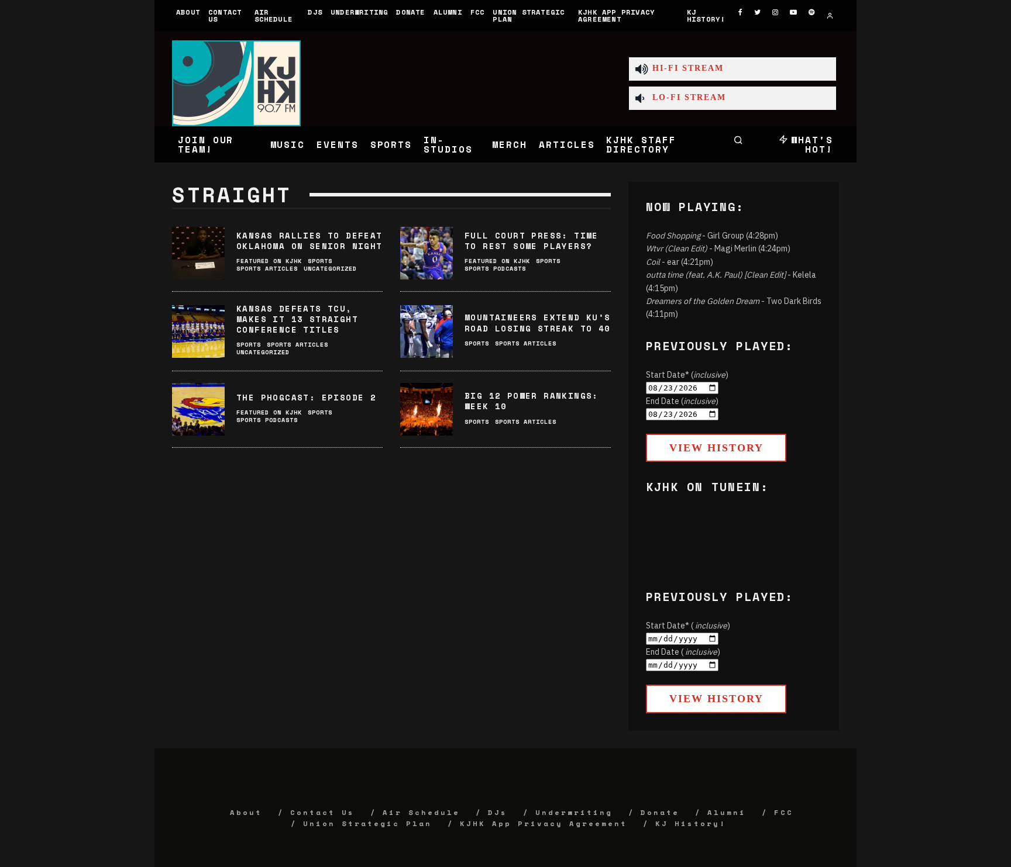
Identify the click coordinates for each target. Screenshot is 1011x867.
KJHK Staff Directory (641, 144)
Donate (410, 12)
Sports (391, 144)
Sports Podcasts (495, 268)
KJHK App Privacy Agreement (616, 15)
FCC (477, 12)
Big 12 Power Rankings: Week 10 (532, 400)
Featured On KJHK (269, 261)
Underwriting (359, 12)
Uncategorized (330, 268)
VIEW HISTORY (716, 448)
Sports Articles (267, 268)
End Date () (682, 401)
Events (338, 144)
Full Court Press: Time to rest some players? (532, 240)
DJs (315, 12)
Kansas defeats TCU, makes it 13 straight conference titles (297, 319)
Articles (566, 144)
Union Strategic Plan (529, 15)
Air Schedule (274, 15)
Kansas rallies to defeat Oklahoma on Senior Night (309, 240)
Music (287, 144)
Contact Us (225, 15)
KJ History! (706, 15)
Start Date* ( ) (688, 625)
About (188, 12)
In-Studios (448, 144)
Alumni (448, 12)
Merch (509, 144)
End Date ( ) (683, 652)
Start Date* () (687, 374)
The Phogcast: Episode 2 (306, 397)
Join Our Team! (205, 144)
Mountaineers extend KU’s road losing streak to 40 (538, 322)
